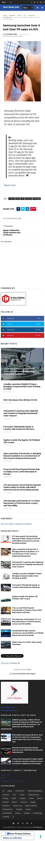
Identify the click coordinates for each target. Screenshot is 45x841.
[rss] (43, 2)
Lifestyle (23, 798)
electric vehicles (31, 806)
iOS (25, 15)
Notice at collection (12, 838)
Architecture (20, 791)
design (32, 802)
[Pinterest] (40, 2)
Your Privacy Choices (20, 833)
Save (34, 208)
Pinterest (23, 335)
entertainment (7, 809)
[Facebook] (13, 823)
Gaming (5, 798)
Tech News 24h (7, 707)
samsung (31, 15)
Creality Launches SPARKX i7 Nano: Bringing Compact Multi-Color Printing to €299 (27, 576)
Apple (10, 791)
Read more (10, 185)
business (24, 802)
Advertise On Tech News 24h (12, 781)
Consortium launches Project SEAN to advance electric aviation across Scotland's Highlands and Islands (27, 761)
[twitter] (34, 2)
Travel (31, 798)
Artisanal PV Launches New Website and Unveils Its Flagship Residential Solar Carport (27, 564)
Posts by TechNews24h (10, 663)
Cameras (6, 795)
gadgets (19, 809)
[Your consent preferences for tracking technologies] (40, 836)
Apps (19, 15)
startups (27, 813)
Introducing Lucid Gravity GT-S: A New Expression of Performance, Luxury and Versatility (26, 621)
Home (5, 15)
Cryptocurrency (33, 795)
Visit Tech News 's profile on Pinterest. (16, 524)
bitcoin (14, 802)
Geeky (14, 798)
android (12, 15)
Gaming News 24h (9, 710)
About (3, 778)
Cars (14, 795)
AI (3, 791)
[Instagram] (37, 2)
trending (6, 817)
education (6, 806)
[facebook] (31, 2)
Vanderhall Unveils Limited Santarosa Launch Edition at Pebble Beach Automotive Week (28, 633)
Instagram (23, 330)
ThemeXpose (37, 827)
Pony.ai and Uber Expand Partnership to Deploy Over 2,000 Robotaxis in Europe (27, 610)
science (28, 809)
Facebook (23, 318)
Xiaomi (39, 798)
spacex (17, 813)
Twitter (23, 324)
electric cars (17, 806)
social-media (7, 813)
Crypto (22, 795)
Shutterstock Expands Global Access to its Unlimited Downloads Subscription (27, 750)
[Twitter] (18, 823)
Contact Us (5, 775)
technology (7, 17)
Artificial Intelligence (35, 791)
